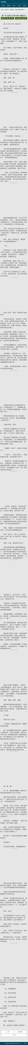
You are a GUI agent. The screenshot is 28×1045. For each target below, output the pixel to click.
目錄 (17, 18)
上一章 (7, 1031)
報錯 (25, 18)
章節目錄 (20, 1031)
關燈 (3, 18)
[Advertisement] (14, 108)
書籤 (21, 18)
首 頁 (3, 5)
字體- (7, 18)
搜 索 (24, 5)
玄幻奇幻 (6, 9)
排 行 (14, 5)
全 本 (19, 5)
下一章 (14, 1035)
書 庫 (8, 5)
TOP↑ (25, 1043)
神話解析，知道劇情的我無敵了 (17, 9)
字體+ (11, 18)
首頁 (2, 9)
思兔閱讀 (3, 2)
